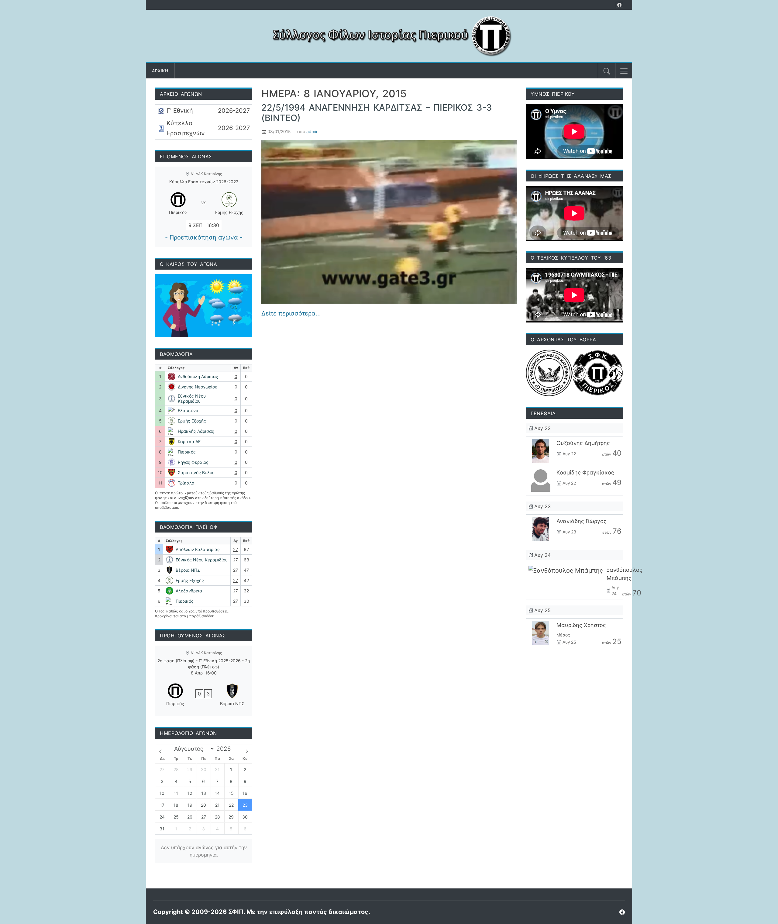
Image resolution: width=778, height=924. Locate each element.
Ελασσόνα (188, 410)
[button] (623, 71)
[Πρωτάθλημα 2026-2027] (203, 111)
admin (312, 131)
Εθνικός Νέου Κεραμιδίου (192, 398)
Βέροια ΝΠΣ (188, 570)
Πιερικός (187, 451)
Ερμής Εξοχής (192, 420)
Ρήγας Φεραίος (193, 462)
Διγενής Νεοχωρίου (197, 386)
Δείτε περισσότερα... (291, 313)
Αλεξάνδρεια (189, 590)
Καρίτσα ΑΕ (189, 441)
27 (235, 549)
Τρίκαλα (186, 482)
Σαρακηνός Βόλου (196, 472)
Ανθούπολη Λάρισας (198, 376)
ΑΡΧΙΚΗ (160, 70)
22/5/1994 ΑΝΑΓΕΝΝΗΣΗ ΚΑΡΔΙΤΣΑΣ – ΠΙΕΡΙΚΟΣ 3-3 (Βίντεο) (376, 112)
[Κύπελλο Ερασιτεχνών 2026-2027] (203, 128)
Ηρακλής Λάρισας (196, 431)
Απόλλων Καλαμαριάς (198, 549)
